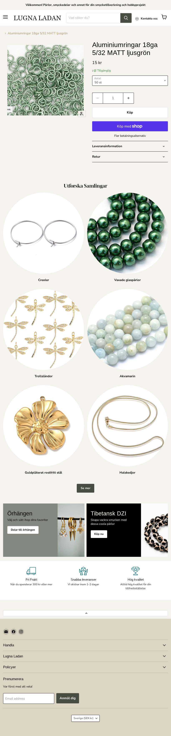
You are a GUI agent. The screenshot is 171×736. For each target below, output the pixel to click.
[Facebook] (13, 632)
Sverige (83, 718)
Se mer (85, 488)
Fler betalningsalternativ (130, 136)
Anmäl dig (68, 698)
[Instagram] (21, 632)
